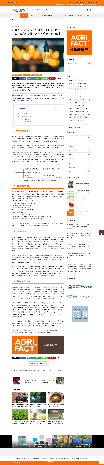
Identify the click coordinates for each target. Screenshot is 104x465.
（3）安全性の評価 (25, 119)
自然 (70, 117)
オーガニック (72, 83)
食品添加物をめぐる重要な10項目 (29, 370)
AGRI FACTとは (92, 2)
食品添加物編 (18, 332)
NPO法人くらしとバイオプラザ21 (26, 330)
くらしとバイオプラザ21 (29, 74)
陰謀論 (70, 127)
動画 (70, 102)
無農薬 (70, 114)
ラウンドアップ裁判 (83, 96)
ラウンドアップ (72, 96)
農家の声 (80, 15)
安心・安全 (77, 105)
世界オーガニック (72, 15)
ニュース (32, 15)
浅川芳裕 (85, 108)
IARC (82, 80)
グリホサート (72, 86)
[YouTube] (89, 10)
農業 (86, 117)
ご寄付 (77, 2)
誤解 (75, 117)
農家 (80, 117)
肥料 (89, 114)
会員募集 (72, 2)
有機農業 (71, 108)
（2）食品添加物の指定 (26, 116)
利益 (89, 99)
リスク (70, 99)
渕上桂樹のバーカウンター (82, 111)
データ (70, 89)
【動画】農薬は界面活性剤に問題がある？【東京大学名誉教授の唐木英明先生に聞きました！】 (79, 255)
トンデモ (77, 89)
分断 (83, 99)
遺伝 (83, 120)
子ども (70, 105)
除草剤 (85, 124)
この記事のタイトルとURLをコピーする (38, 363)
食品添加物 (39, 74)
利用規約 (52, 458)
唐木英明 (83, 102)
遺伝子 (70, 124)
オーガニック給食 (82, 83)
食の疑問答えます (48, 15)
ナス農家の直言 (72, 93)
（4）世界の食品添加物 (26, 122)
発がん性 (82, 114)
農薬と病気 (63, 15)
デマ (85, 86)
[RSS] (91, 10)
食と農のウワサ (40, 15)
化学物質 (76, 102)
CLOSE (56, 108)
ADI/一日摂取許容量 (17, 74)
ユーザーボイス (35, 458)
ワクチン (77, 99)
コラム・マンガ (55, 15)
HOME (16, 15)
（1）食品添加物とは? (26, 113)
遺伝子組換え (78, 124)
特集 (88, 15)
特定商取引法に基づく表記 (62, 458)
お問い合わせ (83, 2)
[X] (85, 10)
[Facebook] (87, 10)
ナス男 (83, 89)
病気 (76, 114)
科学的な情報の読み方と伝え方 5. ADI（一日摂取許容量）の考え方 (47, 248)
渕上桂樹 (71, 111)
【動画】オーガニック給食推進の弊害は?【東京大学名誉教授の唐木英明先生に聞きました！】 (79, 245)
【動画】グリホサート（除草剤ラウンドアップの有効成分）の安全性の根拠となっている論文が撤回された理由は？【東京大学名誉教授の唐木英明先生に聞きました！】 (79, 268)
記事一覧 (24, 15)
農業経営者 (71, 120)
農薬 (78, 120)
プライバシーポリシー (76, 458)
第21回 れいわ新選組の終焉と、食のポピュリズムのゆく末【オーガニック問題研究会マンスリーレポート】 (79, 235)
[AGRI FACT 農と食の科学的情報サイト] (20, 10)
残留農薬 (78, 108)
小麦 (84, 105)
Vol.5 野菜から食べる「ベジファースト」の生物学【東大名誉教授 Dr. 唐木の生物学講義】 (79, 225)
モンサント (81, 93)
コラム (79, 86)
